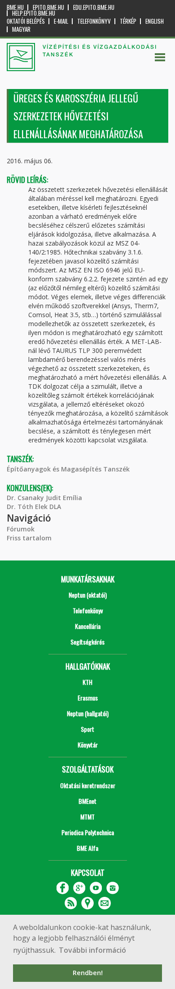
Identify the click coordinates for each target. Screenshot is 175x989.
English (154, 21)
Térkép (128, 21)
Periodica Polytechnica (87, 832)
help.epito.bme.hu (33, 13)
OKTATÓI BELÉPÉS (26, 21)
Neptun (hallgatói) (88, 713)
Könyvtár (88, 744)
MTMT (87, 816)
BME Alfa (87, 848)
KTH (87, 682)
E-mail (61, 21)
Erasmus (88, 697)
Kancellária (88, 626)
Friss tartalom (29, 538)
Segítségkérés (87, 641)
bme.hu (15, 7)
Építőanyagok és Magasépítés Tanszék (68, 469)
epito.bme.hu (48, 7)
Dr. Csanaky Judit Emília (44, 497)
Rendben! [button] (88, 972)
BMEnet (87, 801)
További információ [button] (92, 950)
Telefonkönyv (94, 21)
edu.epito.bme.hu (93, 7)
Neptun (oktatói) (88, 594)
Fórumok (21, 529)
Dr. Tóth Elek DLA (34, 506)
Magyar (21, 29)
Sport (87, 729)
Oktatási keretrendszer (87, 785)
